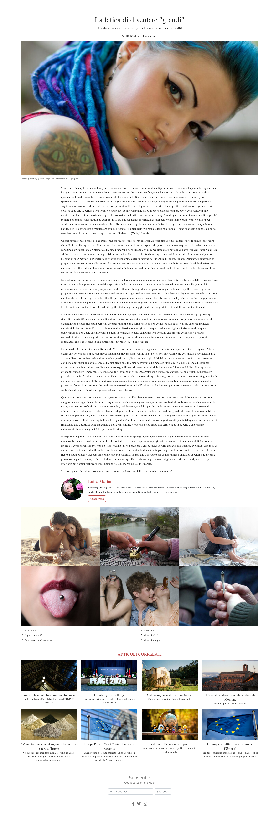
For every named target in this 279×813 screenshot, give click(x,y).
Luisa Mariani (148, 36)
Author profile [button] (97, 498)
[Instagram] (145, 803)
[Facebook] (133, 803)
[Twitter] (139, 803)
